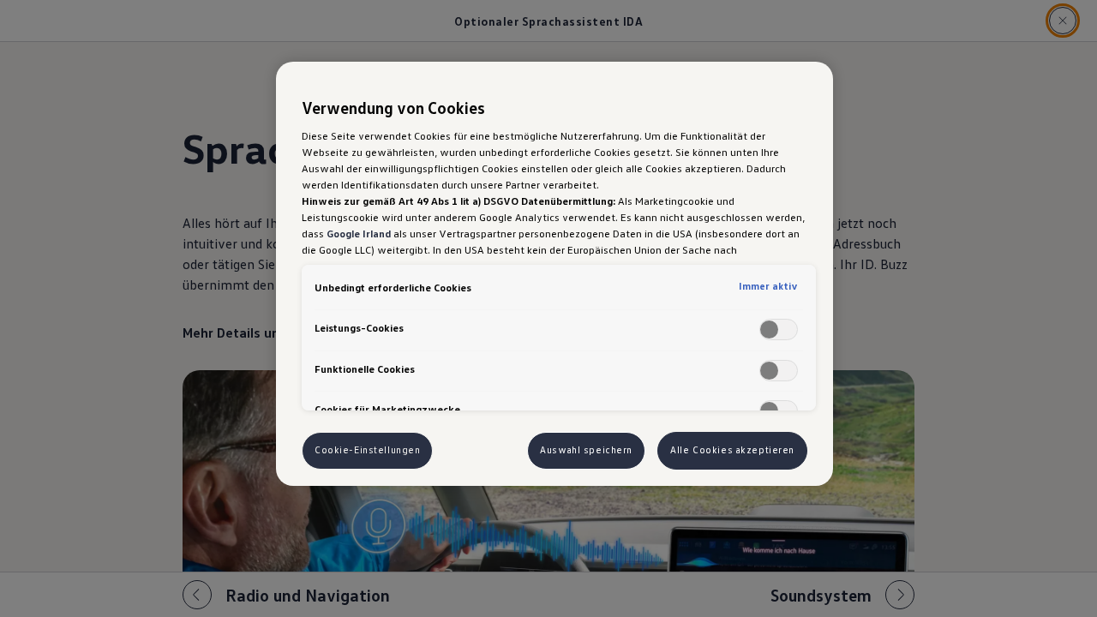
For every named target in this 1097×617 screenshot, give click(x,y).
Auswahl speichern (586, 450)
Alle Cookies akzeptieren (732, 450)
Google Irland (359, 233)
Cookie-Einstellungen (367, 450)
